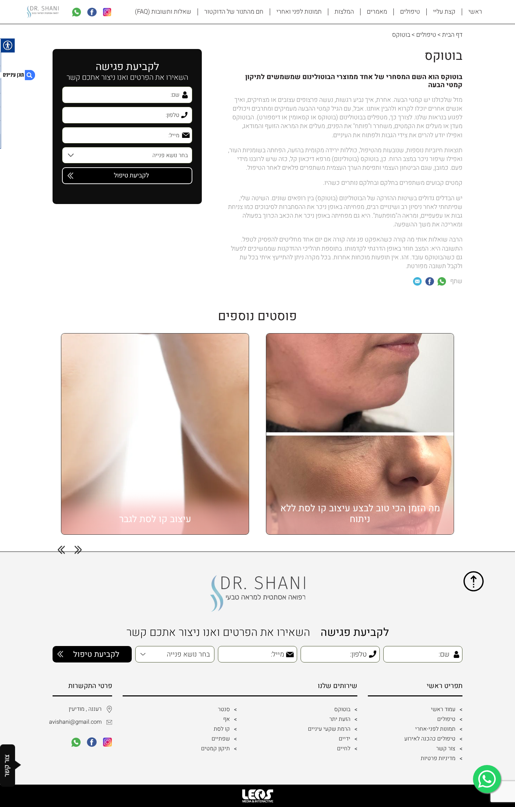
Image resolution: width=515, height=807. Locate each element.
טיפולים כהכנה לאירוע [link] (429, 739)
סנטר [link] (224, 709)
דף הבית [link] (452, 35)
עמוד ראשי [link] (443, 709)
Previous (78, 550)
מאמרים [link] (377, 11)
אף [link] (226, 719)
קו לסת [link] (222, 729)
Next (61, 550)
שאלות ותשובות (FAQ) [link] (163, 11)
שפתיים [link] (221, 739)
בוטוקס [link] (342, 709)
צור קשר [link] (445, 748)
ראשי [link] (475, 11)
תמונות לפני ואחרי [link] (299, 11)
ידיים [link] (344, 739)
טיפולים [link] (410, 11)
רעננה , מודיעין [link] (85, 709)
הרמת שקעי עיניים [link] (329, 729)
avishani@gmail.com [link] (77, 722)
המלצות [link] (344, 11)
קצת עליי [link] (444, 11)
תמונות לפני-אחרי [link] (435, 729)
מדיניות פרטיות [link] (438, 758)
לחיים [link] (343, 748)
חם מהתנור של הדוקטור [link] (233, 11)
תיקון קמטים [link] (215, 748)
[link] (107, 12)
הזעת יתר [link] (339, 719)
